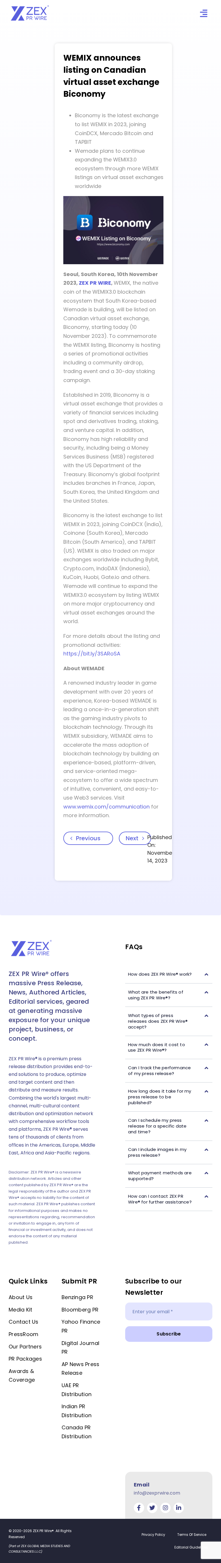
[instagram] (165, 1508)
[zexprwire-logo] (30, 6)
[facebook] (139, 1508)
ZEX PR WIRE (95, 282)
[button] (168, 974)
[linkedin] (179, 1508)
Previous (88, 838)
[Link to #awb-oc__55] (203, 13)
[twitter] (152, 1508)
